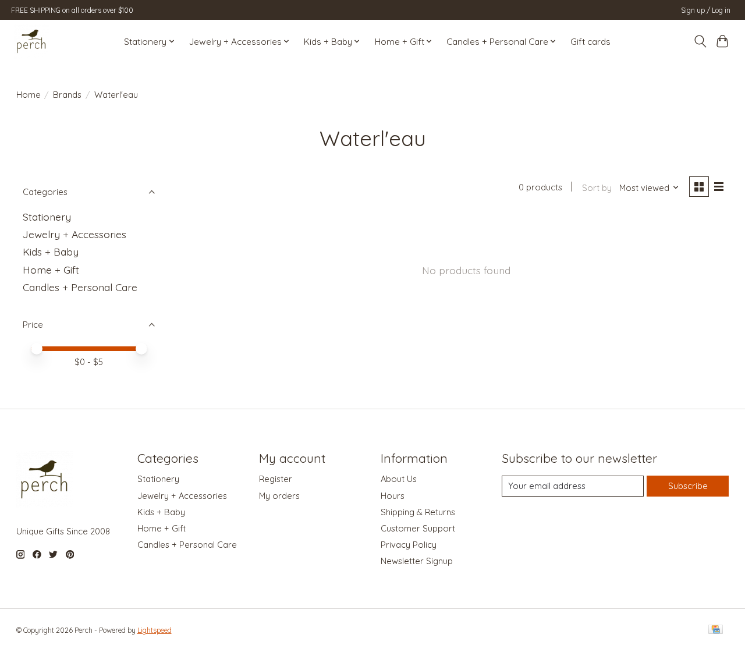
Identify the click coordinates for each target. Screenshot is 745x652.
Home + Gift (51, 269)
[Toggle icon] (699, 41)
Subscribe (688, 485)
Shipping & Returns (418, 512)
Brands (67, 94)
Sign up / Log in (705, 10)
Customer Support (418, 528)
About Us (399, 478)
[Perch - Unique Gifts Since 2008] (31, 41)
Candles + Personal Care (80, 287)
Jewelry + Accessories (74, 234)
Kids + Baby (51, 251)
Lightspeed (154, 630)
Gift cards (590, 41)
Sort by (597, 187)
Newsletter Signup (417, 560)
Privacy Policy (409, 544)
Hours (393, 495)
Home (28, 94)
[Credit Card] (715, 630)
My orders (279, 495)
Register (275, 478)
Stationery (47, 216)
